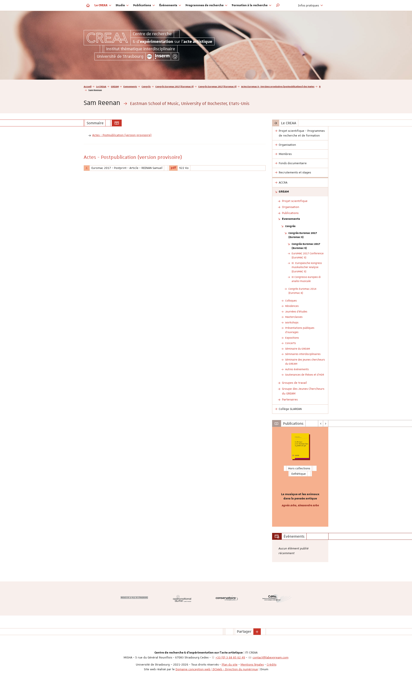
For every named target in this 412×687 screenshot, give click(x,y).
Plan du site (230, 664)
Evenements (130, 86)
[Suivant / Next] (325, 423)
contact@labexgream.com (270, 657)
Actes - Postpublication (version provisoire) (121, 135)
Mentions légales (252, 664)
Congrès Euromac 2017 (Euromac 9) (174, 86)
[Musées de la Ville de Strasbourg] (134, 598)
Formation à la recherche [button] (250, 5)
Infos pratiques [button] (309, 5)
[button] (278, 5)
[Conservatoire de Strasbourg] (227, 598)
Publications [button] (142, 5)
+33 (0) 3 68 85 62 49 (230, 657)
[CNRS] (149, 56)
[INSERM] (162, 56)
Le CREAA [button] (101, 5)
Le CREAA (101, 86)
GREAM (115, 86)
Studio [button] (121, 5)
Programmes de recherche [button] (204, 5)
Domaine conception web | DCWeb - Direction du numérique (217, 669)
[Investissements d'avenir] (175, 56)
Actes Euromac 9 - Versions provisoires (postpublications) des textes (277, 86)
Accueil (87, 86)
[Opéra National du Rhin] (182, 598)
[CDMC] (277, 598)
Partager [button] (244, 631)
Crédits (271, 664)
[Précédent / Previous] (320, 423)
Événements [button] (168, 5)
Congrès (146, 86)
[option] (300, 477)
